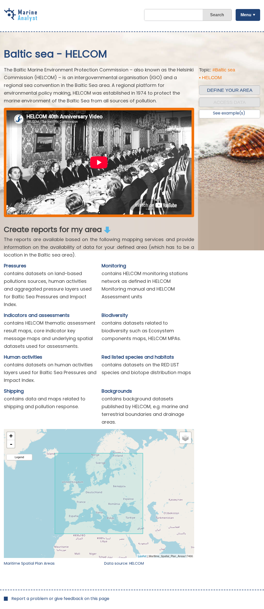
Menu (246, 15)
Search (217, 15)
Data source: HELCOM (124, 563)
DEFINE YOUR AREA (229, 90)
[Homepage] (22, 19)
